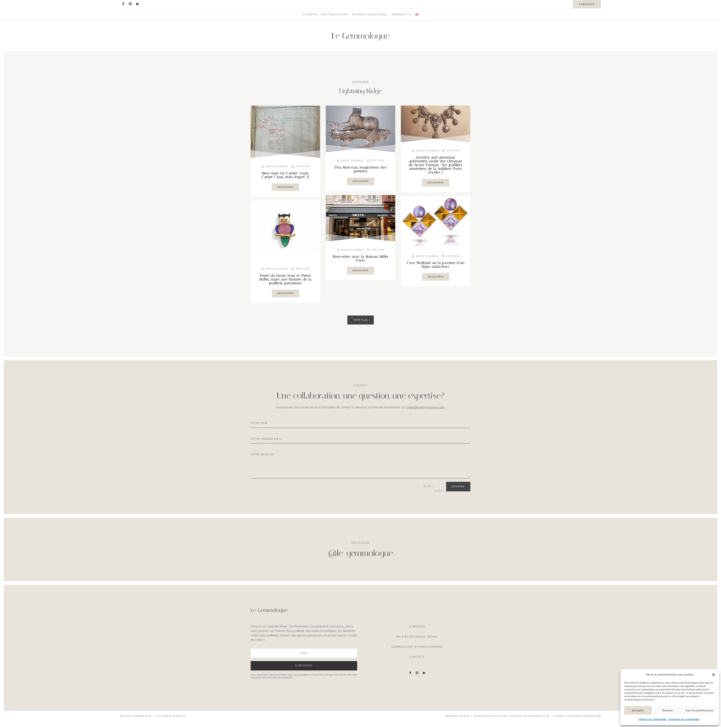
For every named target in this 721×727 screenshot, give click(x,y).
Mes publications (334, 14)
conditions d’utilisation (490, 716)
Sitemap (558, 716)
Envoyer (458, 486)
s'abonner (587, 4)
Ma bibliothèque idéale (370, 14)
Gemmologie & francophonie (417, 646)
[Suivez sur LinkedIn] (137, 4)
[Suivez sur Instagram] (130, 4)
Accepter (638, 710)
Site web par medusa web (584, 716)
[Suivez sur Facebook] (123, 4)
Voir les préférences (699, 710)
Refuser (667, 710)
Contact (417, 656)
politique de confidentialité (529, 716)
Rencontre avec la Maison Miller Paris (361, 258)
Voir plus (360, 320)
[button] (713, 675)
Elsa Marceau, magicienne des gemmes (360, 169)
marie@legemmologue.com (425, 407)
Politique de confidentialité (653, 719)
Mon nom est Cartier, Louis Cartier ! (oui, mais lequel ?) (285, 175)
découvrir (285, 187)
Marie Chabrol (276, 166)
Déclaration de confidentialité (683, 719)
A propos (310, 14)
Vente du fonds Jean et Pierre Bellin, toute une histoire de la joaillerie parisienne (285, 279)
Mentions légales (458, 716)
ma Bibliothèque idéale (417, 636)
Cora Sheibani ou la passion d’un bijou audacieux (436, 264)
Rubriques (399, 14)
